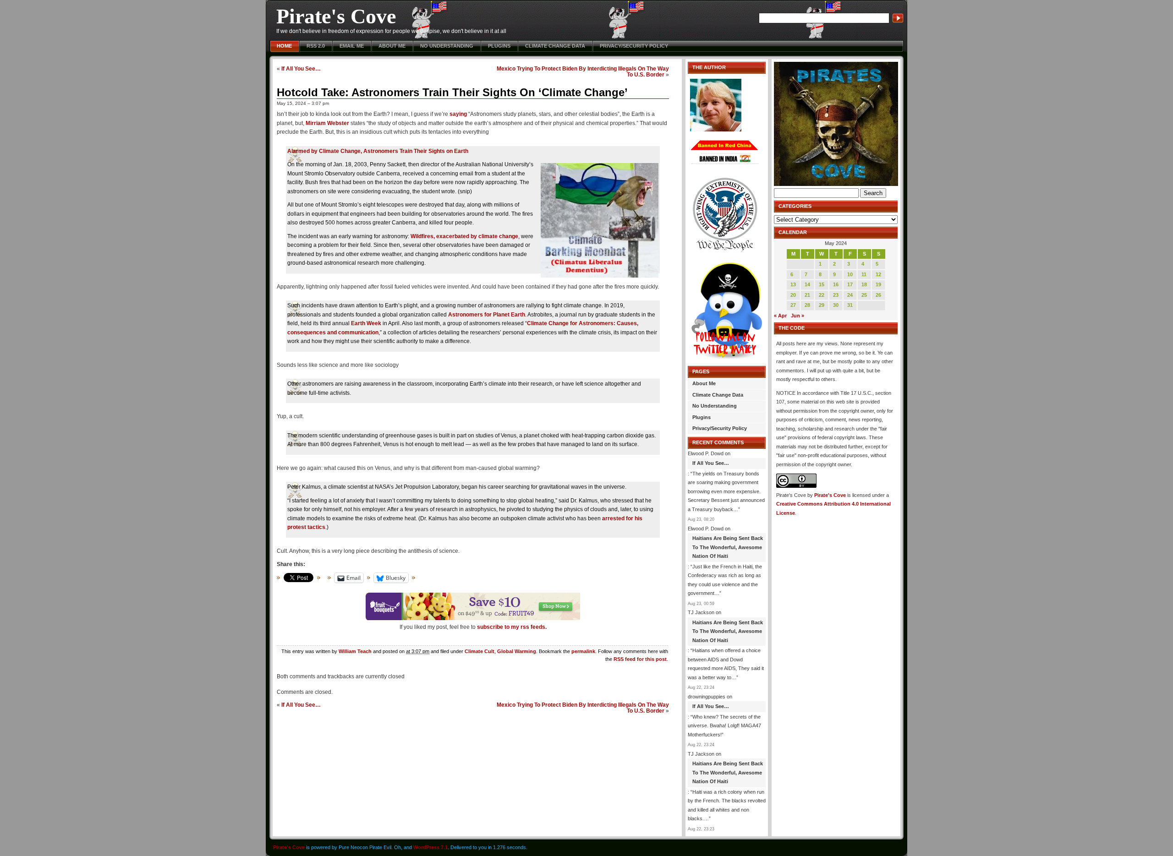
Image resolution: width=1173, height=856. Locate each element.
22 (821, 295)
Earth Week (366, 323)
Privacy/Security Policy (634, 46)
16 (836, 284)
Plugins (499, 46)
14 (807, 284)
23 (836, 295)
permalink (583, 651)
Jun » (797, 315)
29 (821, 305)
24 (850, 295)
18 (864, 284)
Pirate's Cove (336, 16)
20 (793, 295)
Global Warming (516, 651)
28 (807, 305)
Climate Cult (479, 651)
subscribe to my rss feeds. (512, 627)
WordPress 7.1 (430, 847)
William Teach (355, 651)
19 (878, 284)
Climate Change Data (555, 46)
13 (793, 284)
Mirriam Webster (327, 123)
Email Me (352, 46)
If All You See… (301, 68)
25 (864, 295)
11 (863, 274)
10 (850, 274)
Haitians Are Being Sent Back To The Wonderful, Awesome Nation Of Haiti (727, 547)
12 (878, 274)
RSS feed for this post (640, 659)
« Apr (780, 315)
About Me (392, 46)
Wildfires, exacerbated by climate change (464, 236)
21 (807, 295)
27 (793, 305)
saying (458, 114)
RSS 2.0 (316, 46)
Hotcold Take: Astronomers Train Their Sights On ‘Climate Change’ (452, 92)
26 (878, 295)
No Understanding (446, 46)
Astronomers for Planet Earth (486, 314)
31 (850, 305)
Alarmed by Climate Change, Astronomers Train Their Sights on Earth (377, 151)
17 (850, 284)
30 (836, 305)
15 (821, 284)
